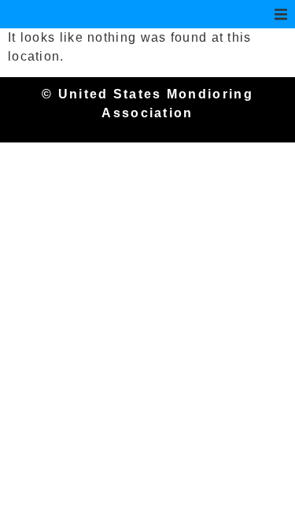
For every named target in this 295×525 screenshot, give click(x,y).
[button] (281, 14)
